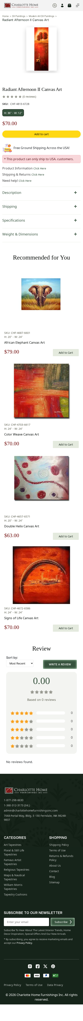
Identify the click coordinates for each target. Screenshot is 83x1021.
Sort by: (12, 657)
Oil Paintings (18, 16)
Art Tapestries (12, 845)
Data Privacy (55, 985)
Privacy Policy (24, 943)
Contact (54, 871)
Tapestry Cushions (15, 894)
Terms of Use (57, 850)
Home (5, 16)
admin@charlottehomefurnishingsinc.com (31, 810)
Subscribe (61, 922)
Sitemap (54, 882)
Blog (52, 877)
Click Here (39, 168)
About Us (55, 865)
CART (69, 5)
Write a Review (60, 664)
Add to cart (41, 134)
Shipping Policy (59, 845)
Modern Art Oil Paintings (41, 16)
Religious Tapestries (16, 869)
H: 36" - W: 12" (13, 113)
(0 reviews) (29, 96)
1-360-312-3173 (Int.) (17, 805)
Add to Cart (66, 352)
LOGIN (62, 5)
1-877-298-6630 (13, 800)
